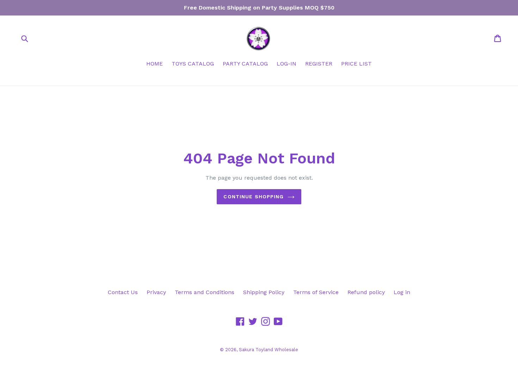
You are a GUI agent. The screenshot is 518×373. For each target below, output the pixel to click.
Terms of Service (316, 292)
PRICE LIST (356, 63)
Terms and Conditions (204, 292)
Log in (402, 292)
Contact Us (123, 292)
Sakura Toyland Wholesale (268, 349)
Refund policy (366, 292)
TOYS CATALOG (193, 63)
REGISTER (318, 63)
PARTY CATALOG (245, 63)
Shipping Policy (263, 292)
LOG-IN (286, 63)
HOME (154, 63)
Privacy (156, 292)
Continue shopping (253, 196)
